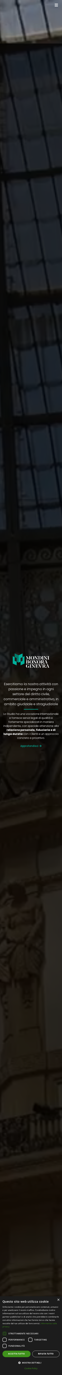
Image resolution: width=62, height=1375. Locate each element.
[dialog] (31, 1335)
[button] (31, 1363)
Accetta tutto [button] (16, 1353)
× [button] (58, 1300)
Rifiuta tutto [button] (46, 1353)
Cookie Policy (31, 1368)
